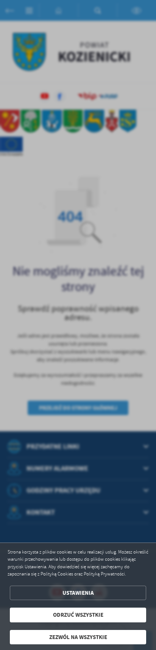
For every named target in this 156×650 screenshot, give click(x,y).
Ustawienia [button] (78, 593)
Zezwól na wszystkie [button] (78, 637)
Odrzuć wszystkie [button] (78, 615)
